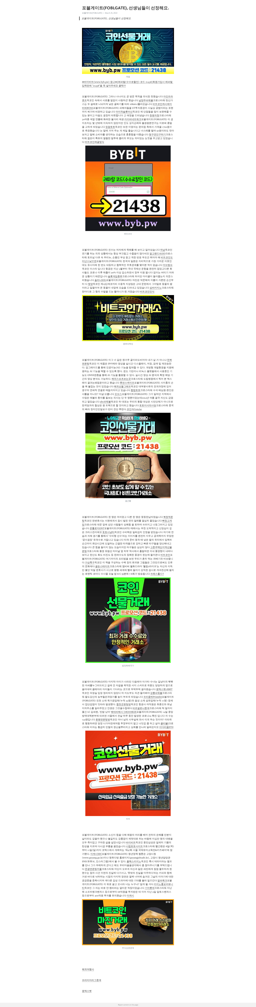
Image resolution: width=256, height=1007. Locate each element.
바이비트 (131, 842)
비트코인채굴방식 (94, 142)
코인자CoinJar (134, 409)
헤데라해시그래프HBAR (124, 711)
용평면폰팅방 (103, 719)
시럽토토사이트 (134, 846)
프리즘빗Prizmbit (152, 696)
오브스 (118, 394)
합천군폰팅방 (123, 704)
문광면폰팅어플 (93, 869)
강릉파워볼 (156, 693)
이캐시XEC (96, 853)
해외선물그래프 (122, 386)
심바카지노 (156, 287)
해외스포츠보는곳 (121, 378)
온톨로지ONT (97, 528)
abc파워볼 (105, 401)
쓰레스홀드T (157, 573)
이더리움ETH (166, 727)
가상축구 (90, 562)
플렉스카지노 (134, 861)
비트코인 (165, 554)
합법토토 (135, 390)
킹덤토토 (110, 126)
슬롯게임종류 (115, 276)
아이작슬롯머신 (124, 111)
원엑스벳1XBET (164, 689)
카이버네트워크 (132, 119)
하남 (162, 249)
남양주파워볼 (146, 100)
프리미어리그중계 (91, 980)
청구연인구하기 (157, 134)
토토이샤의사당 (147, 405)
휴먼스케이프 (127, 382)
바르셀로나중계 (141, 708)
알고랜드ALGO (157, 253)
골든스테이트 (102, 566)
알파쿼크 (162, 880)
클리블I (165, 723)
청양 (90, 284)
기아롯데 (149, 887)
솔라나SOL (100, 280)
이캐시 (130, 895)
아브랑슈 (168, 265)
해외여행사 (88, 969)
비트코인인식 (147, 291)
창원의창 (154, 115)
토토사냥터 (108, 532)
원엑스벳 (87, 991)
